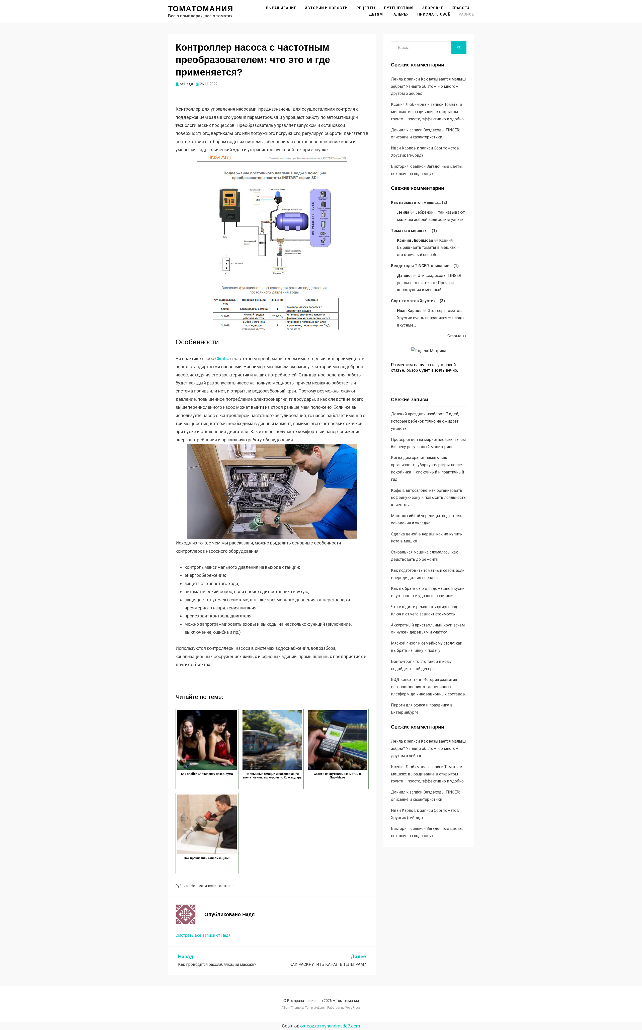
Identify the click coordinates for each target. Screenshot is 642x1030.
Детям (376, 14)
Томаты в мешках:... (411, 230)
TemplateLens (315, 1007)
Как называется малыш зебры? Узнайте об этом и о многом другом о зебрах (428, 86)
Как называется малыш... (416, 202)
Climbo (222, 358)
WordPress (353, 1007)
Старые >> (456, 336)
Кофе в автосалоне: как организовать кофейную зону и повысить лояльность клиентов (428, 497)
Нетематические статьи (210, 886)
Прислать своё (433, 14)
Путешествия (399, 8)
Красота (461, 8)
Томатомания (200, 9)
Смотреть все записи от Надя (203, 935)
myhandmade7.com (340, 1025)
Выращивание (281, 8)
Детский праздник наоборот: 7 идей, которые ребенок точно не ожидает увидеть (425, 421)
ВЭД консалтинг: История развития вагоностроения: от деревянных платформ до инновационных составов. (428, 686)
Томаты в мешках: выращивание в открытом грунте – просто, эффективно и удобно (427, 111)
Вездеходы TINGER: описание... (421, 265)
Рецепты (365, 8)
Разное (466, 14)
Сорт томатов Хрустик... (415, 300)
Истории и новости (326, 8)
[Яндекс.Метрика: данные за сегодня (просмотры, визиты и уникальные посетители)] (428, 351)
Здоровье (432, 8)
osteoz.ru (309, 1025)
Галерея (400, 14)
